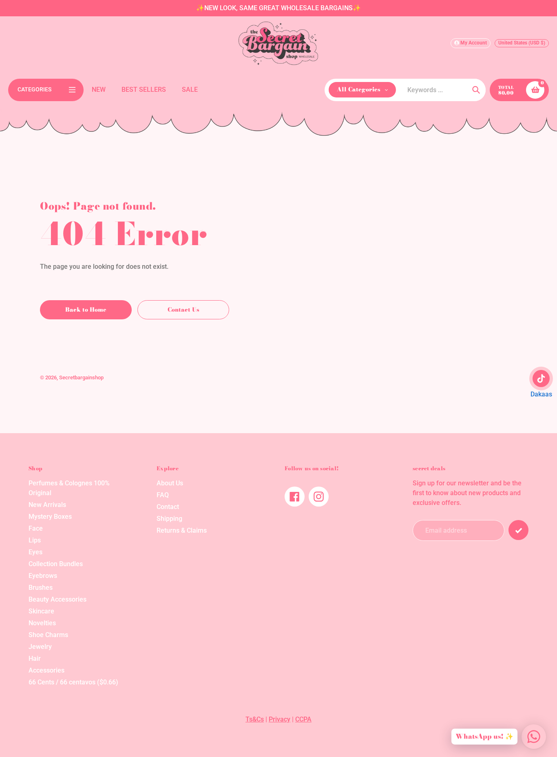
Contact (168, 507)
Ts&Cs (254, 719)
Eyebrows (43, 576)
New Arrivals (47, 505)
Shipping (169, 518)
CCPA (303, 719)
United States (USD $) (521, 43)
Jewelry (40, 647)
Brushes (41, 587)
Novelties (42, 623)
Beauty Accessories (57, 599)
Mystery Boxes (50, 516)
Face (36, 528)
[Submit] (518, 530)
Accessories (46, 670)
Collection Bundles (56, 564)
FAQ (163, 495)
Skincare (41, 611)
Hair (35, 658)
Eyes (35, 552)
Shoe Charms (48, 635)
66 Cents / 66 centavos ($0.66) (73, 682)
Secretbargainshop (81, 377)
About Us (170, 483)
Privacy (279, 719)
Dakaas (541, 394)
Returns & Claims (182, 530)
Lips (35, 540)
